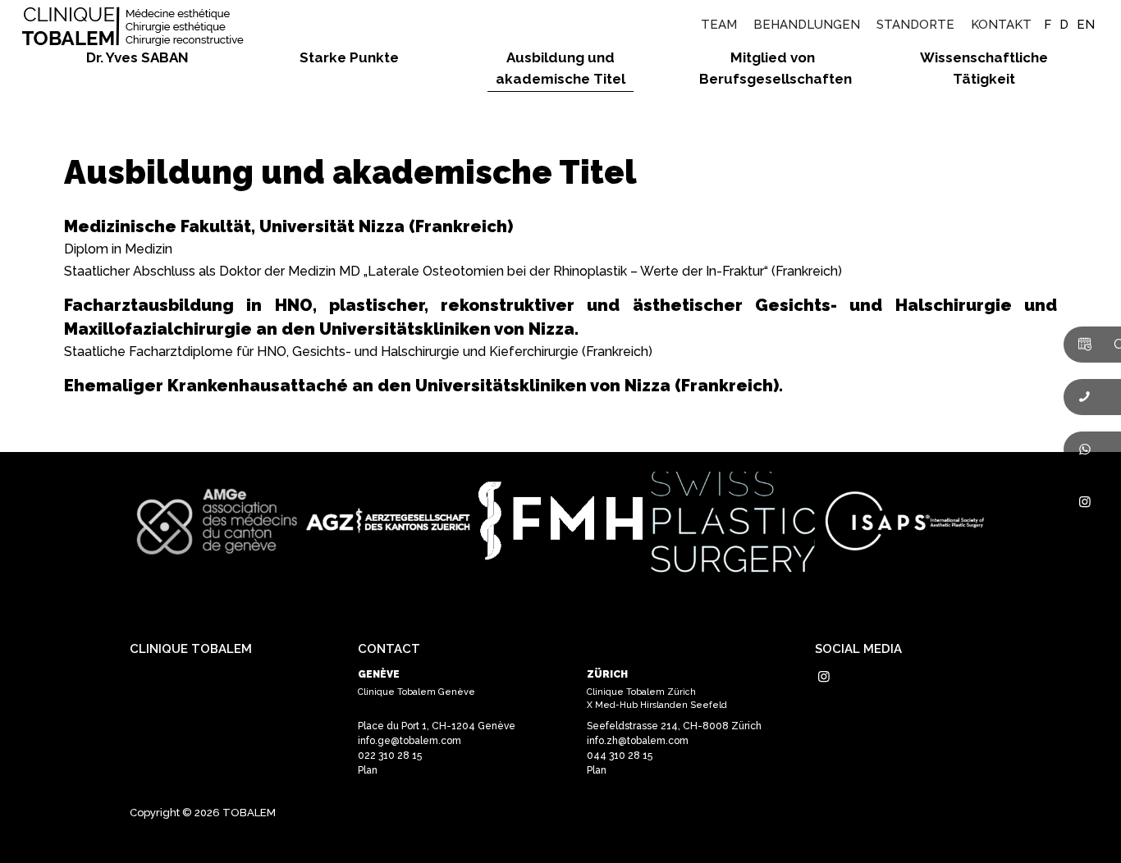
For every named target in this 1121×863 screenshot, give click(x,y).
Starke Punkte (349, 57)
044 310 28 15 (619, 755)
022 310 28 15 (390, 755)
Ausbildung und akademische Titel (560, 68)
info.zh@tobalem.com (638, 741)
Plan (367, 770)
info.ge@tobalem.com (409, 741)
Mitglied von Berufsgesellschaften (772, 68)
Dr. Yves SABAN (137, 57)
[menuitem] (719, 24)
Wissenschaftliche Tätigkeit (984, 68)
